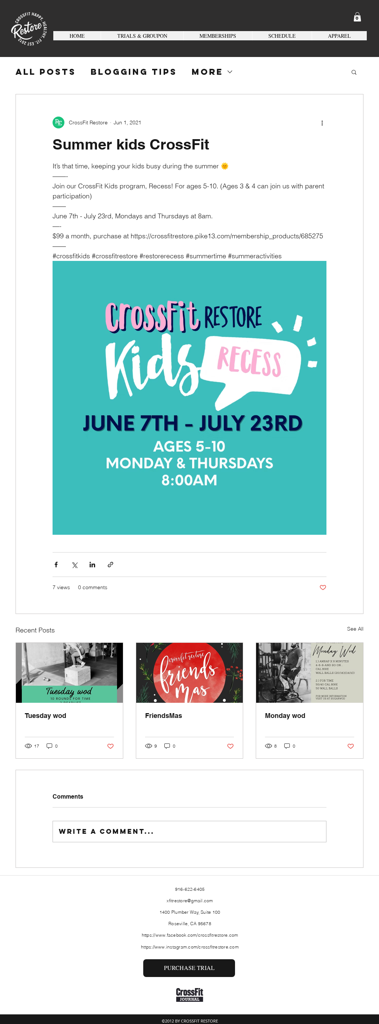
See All (355, 628)
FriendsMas (163, 715)
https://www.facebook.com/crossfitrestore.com (190, 935)
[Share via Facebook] (56, 564)
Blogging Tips (134, 72)
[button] (357, 16)
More (207, 72)
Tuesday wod (45, 715)
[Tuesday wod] (69, 673)
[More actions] (322, 122)
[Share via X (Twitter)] (74, 564)
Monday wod (285, 715)
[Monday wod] (309, 673)
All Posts (46, 72)
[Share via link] (110, 564)
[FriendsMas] (189, 673)
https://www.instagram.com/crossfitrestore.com (190, 947)
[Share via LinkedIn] (92, 564)
